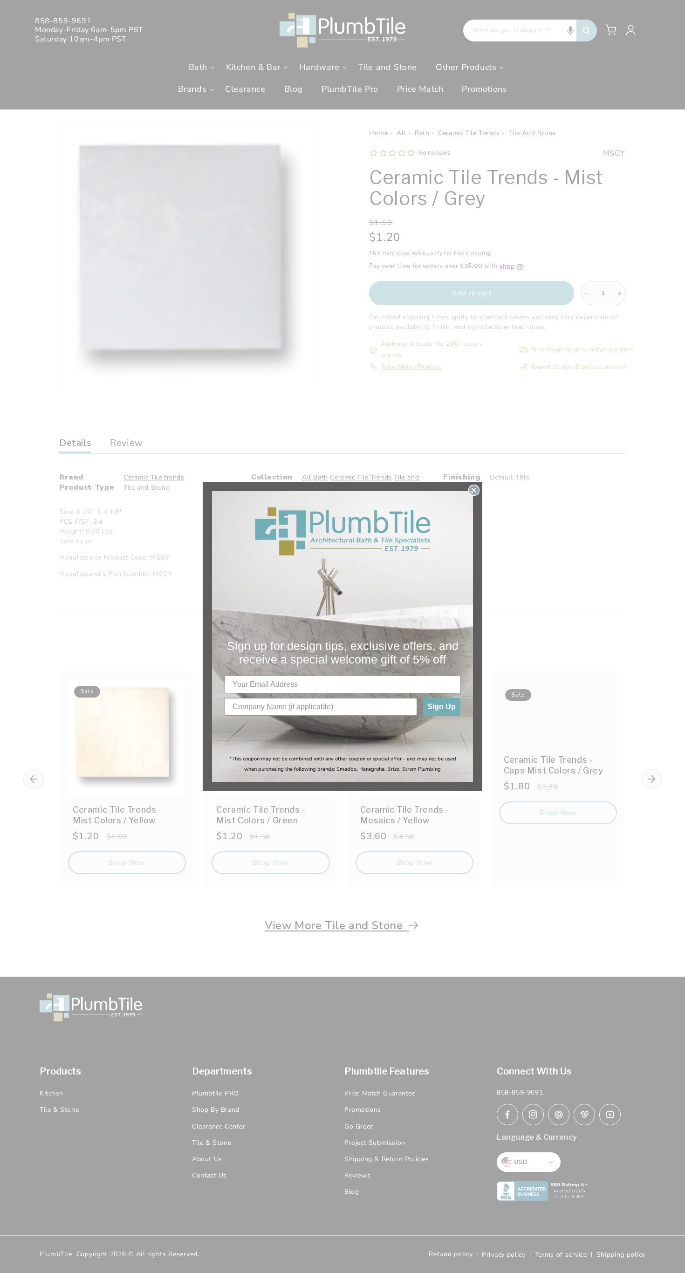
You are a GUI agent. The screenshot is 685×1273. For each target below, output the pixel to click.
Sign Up (441, 707)
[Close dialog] (474, 490)
